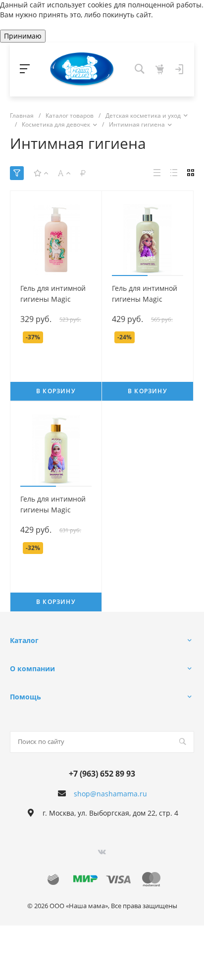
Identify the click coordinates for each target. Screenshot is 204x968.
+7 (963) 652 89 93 (102, 773)
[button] (130, 275)
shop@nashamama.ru (110, 793)
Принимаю (23, 36)
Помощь (25, 696)
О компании (32, 668)
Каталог (24, 640)
